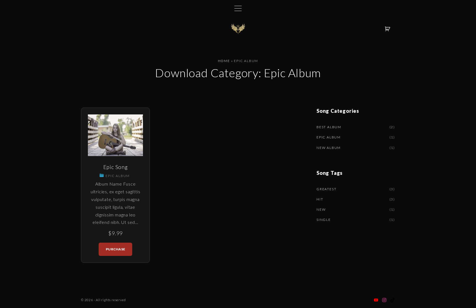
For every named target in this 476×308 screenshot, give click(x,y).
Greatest (326, 189)
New (321, 209)
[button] (388, 29)
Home (224, 61)
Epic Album (118, 176)
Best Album (329, 127)
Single (324, 220)
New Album (329, 148)
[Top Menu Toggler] (238, 8)
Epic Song (115, 167)
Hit (320, 199)
